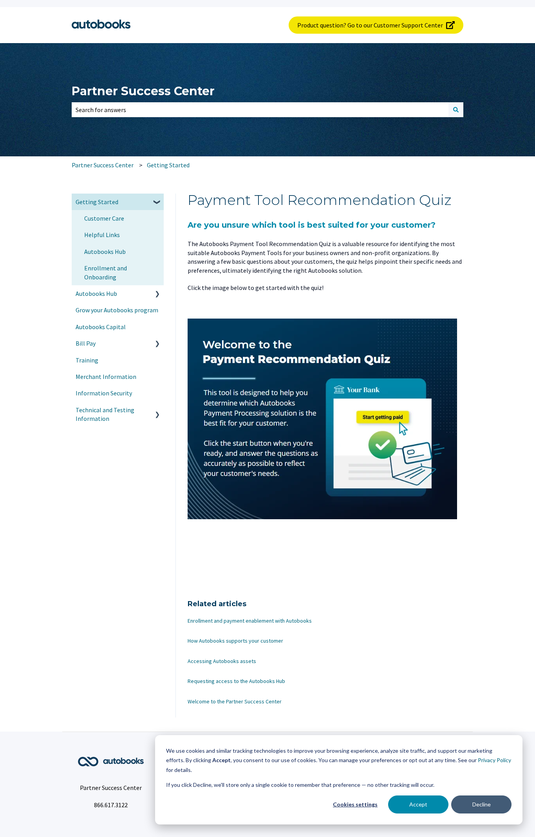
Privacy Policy (494, 760)
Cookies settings (355, 804)
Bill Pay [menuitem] (86, 343)
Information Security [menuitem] (104, 393)
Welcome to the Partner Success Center (235, 701)
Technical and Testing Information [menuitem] (105, 414)
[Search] (455, 109)
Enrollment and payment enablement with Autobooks (250, 620)
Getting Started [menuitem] (97, 202)
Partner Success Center (143, 91)
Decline (481, 804)
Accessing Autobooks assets (222, 661)
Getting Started (168, 165)
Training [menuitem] (87, 360)
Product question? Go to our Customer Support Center (370, 25)
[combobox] (260, 109)
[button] (157, 202)
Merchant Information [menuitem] (106, 376)
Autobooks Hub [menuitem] (105, 251)
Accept (418, 804)
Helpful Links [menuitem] (102, 235)
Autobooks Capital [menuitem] (101, 327)
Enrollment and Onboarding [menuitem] (105, 272)
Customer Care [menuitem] (104, 218)
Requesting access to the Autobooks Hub (236, 681)
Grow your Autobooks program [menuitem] (117, 310)
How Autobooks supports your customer (235, 640)
